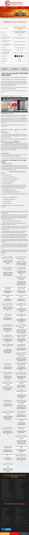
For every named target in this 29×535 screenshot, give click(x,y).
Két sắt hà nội (18, 483)
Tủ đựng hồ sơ (18, 516)
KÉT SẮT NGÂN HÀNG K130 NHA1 (21, 386)
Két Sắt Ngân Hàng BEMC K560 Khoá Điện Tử (8, 330)
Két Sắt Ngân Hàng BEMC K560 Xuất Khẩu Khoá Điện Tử (21, 283)
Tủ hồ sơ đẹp (4, 508)
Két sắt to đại (4, 487)
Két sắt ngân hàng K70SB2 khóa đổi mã (7, 450)
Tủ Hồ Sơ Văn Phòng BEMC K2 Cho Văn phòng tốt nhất (7, 418)
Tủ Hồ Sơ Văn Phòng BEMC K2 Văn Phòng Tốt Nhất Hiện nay (21, 359)
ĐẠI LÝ (23, 7)
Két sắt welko (18, 485)
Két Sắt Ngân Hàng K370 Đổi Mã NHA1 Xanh (7, 340)
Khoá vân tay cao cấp (20, 498)
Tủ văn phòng (18, 518)
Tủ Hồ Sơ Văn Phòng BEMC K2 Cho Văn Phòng (7, 262)
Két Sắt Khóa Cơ (18, 493)
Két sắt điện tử (5, 483)
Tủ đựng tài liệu (5, 516)
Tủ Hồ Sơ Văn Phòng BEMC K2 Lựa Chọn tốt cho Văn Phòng (7, 274)
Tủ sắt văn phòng (5, 509)
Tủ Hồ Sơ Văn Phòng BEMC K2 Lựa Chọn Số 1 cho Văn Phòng (21, 263)
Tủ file (3, 514)
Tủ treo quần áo (18, 512)
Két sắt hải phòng (19, 479)
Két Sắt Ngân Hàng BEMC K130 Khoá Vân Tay (21, 396)
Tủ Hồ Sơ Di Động (6, 522)
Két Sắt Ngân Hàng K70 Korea (8, 458)
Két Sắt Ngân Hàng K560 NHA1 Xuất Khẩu (21, 272)
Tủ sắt (16, 514)
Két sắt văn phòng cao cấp (7, 495)
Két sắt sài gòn (5, 479)
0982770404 (15, 533)
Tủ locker (17, 513)
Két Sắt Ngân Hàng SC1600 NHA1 (8, 291)
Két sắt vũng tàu (5, 482)
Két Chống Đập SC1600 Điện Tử (7, 299)
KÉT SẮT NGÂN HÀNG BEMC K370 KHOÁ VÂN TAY (7, 351)
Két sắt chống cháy (19, 490)
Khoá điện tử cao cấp (6, 499)
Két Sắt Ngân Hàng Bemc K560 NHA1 (8, 318)
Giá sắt (3, 512)
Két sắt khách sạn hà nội (20, 481)
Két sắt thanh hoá (19, 482)
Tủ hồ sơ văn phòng (19, 517)
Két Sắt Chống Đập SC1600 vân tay (21, 291)
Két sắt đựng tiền (5, 485)
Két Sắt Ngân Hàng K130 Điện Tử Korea (7, 405)
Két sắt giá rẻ (18, 486)
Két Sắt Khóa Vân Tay (6, 494)
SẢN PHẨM (14, 7)
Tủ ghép (3, 513)
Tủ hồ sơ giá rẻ (5, 517)
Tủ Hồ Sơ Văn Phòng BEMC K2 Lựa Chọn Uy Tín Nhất (7, 388)
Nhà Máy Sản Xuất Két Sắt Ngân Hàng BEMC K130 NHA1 (21, 407)
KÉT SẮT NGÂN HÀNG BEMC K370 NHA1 (21, 340)
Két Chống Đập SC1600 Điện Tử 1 (21, 299)
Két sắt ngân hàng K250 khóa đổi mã (8, 367)
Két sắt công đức (19, 491)
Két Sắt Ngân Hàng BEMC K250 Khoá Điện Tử (21, 378)
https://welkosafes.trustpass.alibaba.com (11, 192)
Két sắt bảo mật (5, 489)
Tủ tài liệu (17, 509)
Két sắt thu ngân (5, 491)
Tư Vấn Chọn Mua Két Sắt (7, 493)
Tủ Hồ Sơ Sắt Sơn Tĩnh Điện (21, 522)
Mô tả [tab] (24, 69)
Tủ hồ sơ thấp (18, 508)
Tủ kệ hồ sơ (17, 524)
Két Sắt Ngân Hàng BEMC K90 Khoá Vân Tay (8, 432)
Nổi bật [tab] (5, 69)
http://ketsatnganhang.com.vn (9, 189)
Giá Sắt (3, 524)
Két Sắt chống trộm (19, 497)
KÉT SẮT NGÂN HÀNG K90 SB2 (21, 423)
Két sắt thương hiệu (6, 490)
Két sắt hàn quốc (5, 486)
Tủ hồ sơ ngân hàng (6, 518)
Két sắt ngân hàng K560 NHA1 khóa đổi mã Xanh (21, 310)
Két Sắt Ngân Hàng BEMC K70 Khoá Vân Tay (21, 459)
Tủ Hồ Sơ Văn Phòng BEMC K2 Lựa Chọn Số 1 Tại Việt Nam (21, 331)
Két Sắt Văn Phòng (19, 494)
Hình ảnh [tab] (14, 69)
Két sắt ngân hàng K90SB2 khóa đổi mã (21, 415)
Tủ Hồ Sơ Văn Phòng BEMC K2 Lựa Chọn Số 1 (7, 309)
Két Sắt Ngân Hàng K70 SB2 (21, 450)
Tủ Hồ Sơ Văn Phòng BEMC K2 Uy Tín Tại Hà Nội (7, 470)
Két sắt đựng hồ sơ (19, 495)
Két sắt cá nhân (18, 489)
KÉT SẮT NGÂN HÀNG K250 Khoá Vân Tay (8, 378)
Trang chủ (5, 533)
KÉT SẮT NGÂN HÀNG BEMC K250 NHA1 (21, 368)
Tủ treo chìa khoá (19, 510)
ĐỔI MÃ (5, 7)
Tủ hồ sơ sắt (4, 510)
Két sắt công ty (18, 487)
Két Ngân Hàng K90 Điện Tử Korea (21, 431)
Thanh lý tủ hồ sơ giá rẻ (7, 520)
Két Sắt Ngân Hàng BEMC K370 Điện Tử (21, 349)
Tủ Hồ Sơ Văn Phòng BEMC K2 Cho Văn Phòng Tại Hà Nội (21, 442)
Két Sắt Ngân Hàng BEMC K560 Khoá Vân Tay (21, 321)
